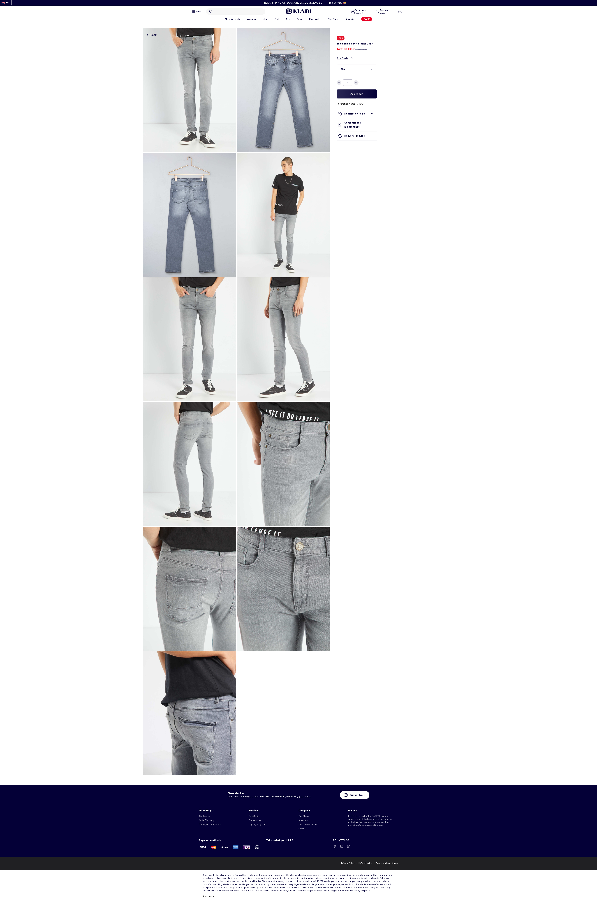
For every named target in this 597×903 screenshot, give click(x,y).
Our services (255, 820)
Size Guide (342, 58)
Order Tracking (206, 820)
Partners (353, 810)
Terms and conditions (387, 863)
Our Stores (303, 816)
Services (254, 810)
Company (304, 810)
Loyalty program (257, 824)
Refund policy (365, 863)
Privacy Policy (347, 863)
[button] (235, 11)
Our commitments (307, 824)
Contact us (204, 816)
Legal (301, 828)
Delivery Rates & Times (210, 824)
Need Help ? (206, 810)
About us (303, 820)
